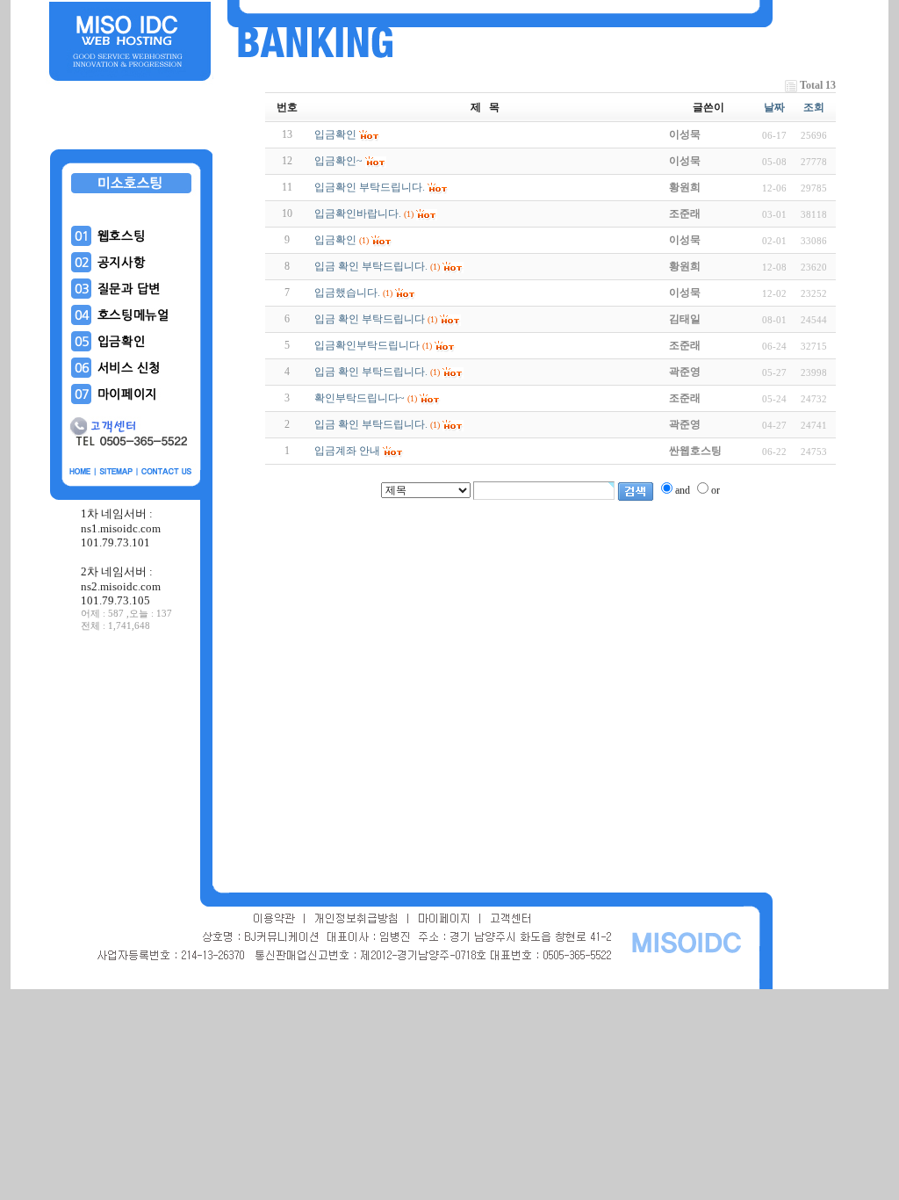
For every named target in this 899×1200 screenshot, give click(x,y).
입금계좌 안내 (347, 451)
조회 (813, 107)
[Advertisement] (131, 763)
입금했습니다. (347, 292)
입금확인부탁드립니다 (367, 345)
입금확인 (335, 134)
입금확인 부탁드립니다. (369, 187)
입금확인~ (338, 161)
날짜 (774, 107)
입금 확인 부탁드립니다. (371, 266)
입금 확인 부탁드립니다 (369, 319)
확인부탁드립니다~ (359, 398)
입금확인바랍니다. (357, 213)
